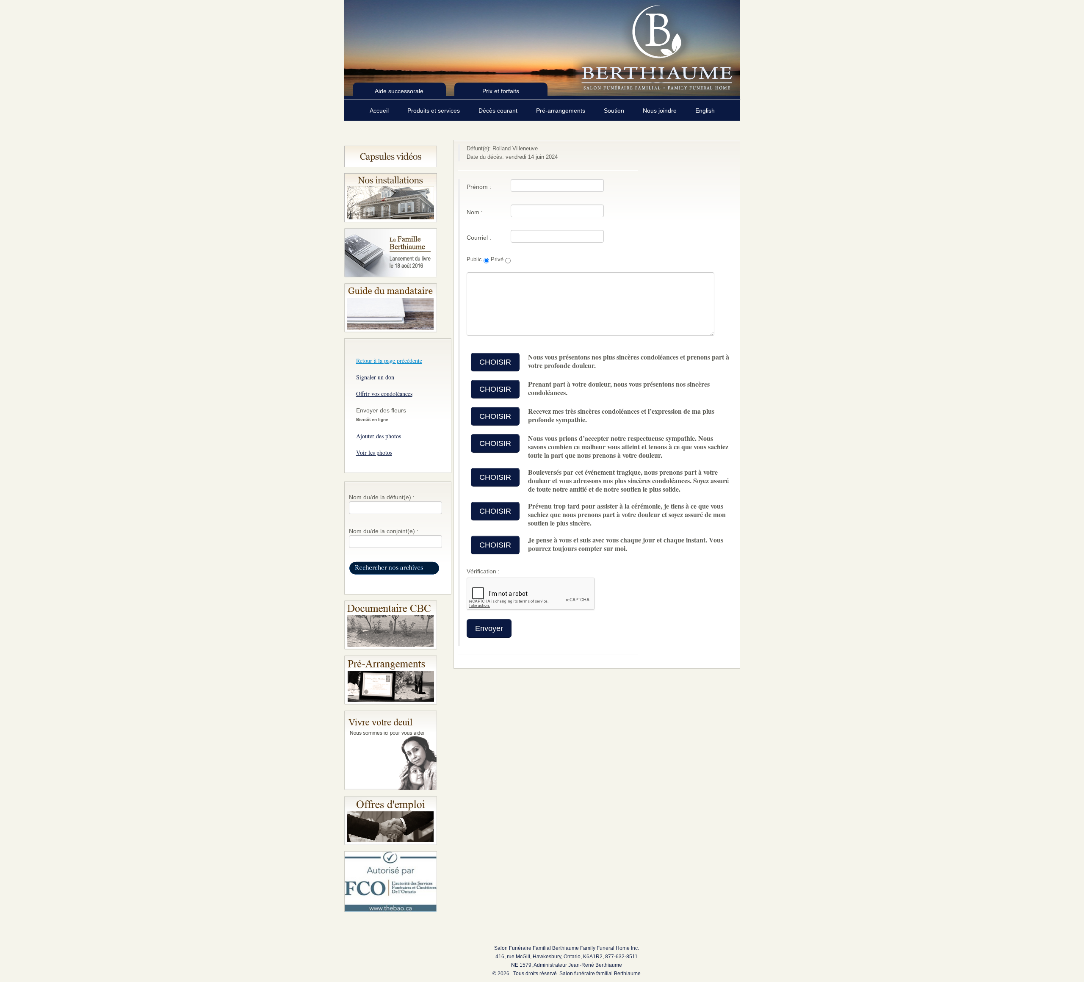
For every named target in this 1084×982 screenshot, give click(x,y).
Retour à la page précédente (389, 361)
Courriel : (479, 237)
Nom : (475, 212)
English (705, 110)
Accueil (380, 110)
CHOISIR (495, 362)
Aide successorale (399, 91)
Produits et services (434, 110)
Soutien (615, 110)
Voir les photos (374, 452)
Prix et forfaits (500, 91)
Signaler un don (375, 377)
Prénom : (479, 186)
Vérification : (483, 571)
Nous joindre (660, 110)
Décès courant (498, 110)
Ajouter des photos (378, 436)
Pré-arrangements (561, 110)
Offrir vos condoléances (384, 394)
